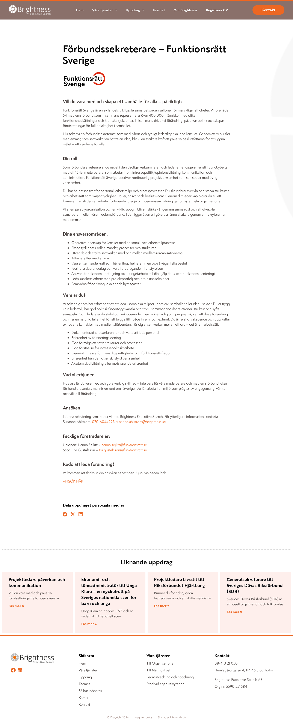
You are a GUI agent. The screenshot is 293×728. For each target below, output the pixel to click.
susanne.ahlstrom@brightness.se (141, 421)
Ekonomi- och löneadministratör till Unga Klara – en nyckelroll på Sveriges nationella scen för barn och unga (109, 591)
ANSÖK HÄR (73, 481)
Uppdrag (133, 10)
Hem (80, 10)
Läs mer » (16, 605)
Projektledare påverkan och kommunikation (37, 582)
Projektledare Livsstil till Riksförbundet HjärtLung (179, 582)
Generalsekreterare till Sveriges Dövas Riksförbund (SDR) (255, 585)
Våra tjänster (102, 10)
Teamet (159, 10)
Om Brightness (185, 10)
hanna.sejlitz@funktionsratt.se (124, 444)
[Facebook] (13, 670)
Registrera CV (217, 10)
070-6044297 (103, 421)
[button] (65, 514)
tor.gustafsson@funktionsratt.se (123, 450)
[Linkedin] (19, 670)
